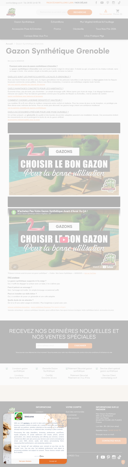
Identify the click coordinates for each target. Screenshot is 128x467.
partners (27, 423)
